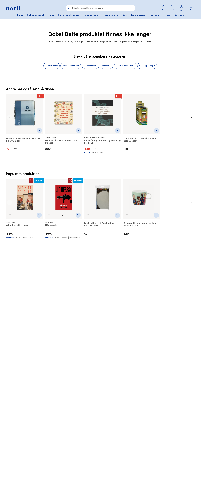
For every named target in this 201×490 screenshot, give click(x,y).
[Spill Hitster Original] (180, 113)
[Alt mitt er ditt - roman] (24, 196)
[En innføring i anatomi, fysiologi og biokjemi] (102, 111)
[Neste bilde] (191, 117)
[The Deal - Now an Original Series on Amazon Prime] (180, 197)
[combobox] (100, 8)
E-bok (18, 238)
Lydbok (64, 238)
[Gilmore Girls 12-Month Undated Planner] (63, 111)
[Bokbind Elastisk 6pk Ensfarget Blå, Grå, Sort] (102, 196)
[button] (172, 8)
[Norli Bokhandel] (13, 8)
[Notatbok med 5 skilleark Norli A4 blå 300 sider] (24, 111)
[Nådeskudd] (63, 196)
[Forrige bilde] (9, 117)
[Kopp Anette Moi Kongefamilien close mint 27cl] (141, 196)
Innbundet (10, 238)
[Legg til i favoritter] (9, 130)
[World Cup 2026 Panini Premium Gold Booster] (141, 111)
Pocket (87, 153)
